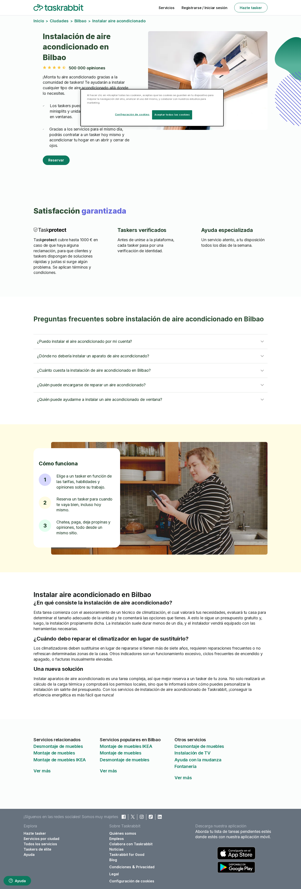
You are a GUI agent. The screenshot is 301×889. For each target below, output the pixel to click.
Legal (114, 874)
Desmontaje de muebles (58, 746)
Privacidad (145, 867)
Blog (113, 860)
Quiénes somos (122, 833)
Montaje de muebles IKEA (59, 759)
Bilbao (80, 21)
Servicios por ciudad (41, 838)
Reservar (56, 160)
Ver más (42, 770)
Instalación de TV (192, 753)
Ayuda (20, 881)
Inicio (38, 21)
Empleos (116, 838)
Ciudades (59, 21)
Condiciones (120, 867)
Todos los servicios (40, 844)
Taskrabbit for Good (126, 854)
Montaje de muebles (54, 753)
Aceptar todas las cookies (172, 114)
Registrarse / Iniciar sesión (204, 8)
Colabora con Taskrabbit (130, 844)
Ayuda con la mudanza (198, 759)
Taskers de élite (37, 849)
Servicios (167, 8)
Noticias (116, 849)
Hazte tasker (251, 8)
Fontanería (185, 766)
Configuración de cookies (131, 881)
